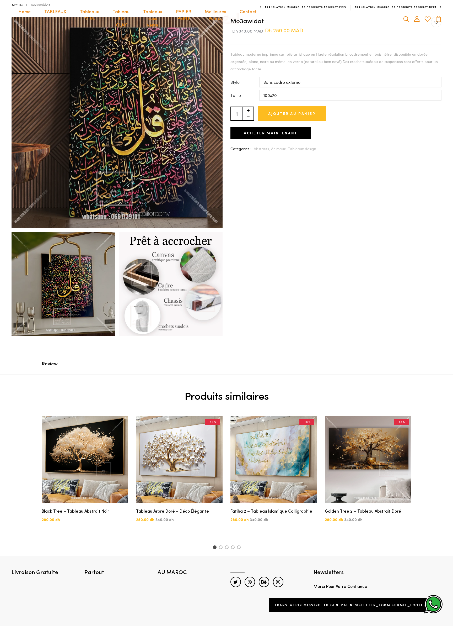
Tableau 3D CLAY (121, 19)
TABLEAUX (55, 12)
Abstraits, (262, 148)
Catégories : (240, 148)
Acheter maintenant (270, 133)
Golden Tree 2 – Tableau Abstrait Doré (363, 511)
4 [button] (234, 548)
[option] (85, 473)
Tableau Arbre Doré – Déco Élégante (172, 511)
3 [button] (228, 548)
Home (24, 12)
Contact (248, 12)
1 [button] (215, 548)
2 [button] (222, 548)
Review (50, 364)
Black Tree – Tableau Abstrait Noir (75, 511)
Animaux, (279, 148)
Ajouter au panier (292, 113)
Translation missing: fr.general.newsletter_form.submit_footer (350, 605)
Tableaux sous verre (152, 19)
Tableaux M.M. (89, 15)
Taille (235, 95)
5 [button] (240, 548)
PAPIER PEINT (183, 15)
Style (235, 82)
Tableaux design (302, 148)
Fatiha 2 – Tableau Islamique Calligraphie (271, 511)
